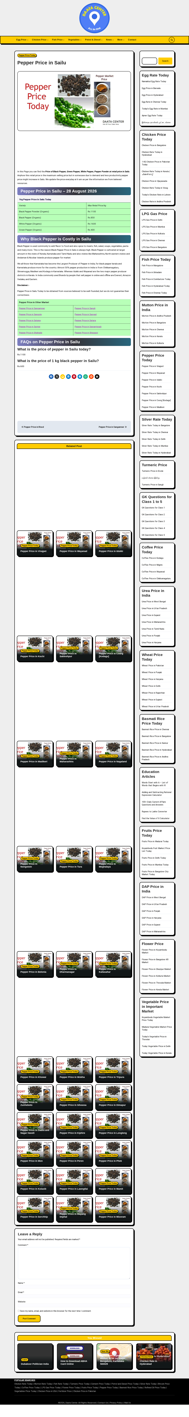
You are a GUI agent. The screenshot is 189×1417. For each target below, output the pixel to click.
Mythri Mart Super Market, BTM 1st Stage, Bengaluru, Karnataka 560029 (112, 1359)
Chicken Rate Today (23, 1384)
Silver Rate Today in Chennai (155, 432)
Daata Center (71, 1403)
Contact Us (103, 1403)
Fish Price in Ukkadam (152, 272)
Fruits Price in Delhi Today (154, 858)
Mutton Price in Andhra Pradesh (156, 316)
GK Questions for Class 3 (153, 521)
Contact (132, 40)
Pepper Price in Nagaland (113, 761)
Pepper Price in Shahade (30, 332)
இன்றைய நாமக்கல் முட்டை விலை (156, 122)
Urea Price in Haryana (151, 642)
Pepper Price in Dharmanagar (68, 970)
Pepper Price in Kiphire (72, 1133)
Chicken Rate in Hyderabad (148, 1362)
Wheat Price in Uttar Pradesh (155, 706)
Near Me (105, 1351)
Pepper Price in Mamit (111, 1189)
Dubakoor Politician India (35, 1364)
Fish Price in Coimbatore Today (156, 279)
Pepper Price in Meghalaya (107, 865)
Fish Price (57, 40)
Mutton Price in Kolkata (153, 343)
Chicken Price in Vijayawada (154, 181)
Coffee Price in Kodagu (152, 558)
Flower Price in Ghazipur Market (156, 969)
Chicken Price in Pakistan (84, 1391)
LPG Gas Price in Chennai (153, 240)
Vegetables (74, 40)
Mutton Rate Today (43, 1384)
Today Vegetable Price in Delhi (156, 1046)
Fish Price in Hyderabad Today (156, 286)
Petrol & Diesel (93, 40)
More (120, 40)
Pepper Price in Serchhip (34, 1217)
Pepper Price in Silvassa (73, 1105)
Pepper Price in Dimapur (112, 1105)
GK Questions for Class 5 (153, 535)
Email (21, 1292)
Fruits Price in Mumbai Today (155, 865)
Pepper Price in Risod (34, 427)
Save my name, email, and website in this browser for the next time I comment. (55, 1311)
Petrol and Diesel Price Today (125, 1384)
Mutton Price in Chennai (153, 329)
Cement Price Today (100, 1384)
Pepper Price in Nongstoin (28, 865)
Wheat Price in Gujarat (152, 699)
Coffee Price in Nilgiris (152, 565)
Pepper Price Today (27, 55)
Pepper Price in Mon (31, 1161)
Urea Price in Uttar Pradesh (154, 608)
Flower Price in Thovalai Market (156, 983)
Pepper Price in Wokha (72, 1077)
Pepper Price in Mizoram (112, 1217)
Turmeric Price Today (79, 1384)
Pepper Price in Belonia (33, 972)
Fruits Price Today (90, 1387)
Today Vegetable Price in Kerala (157, 1053)
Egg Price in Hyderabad (152, 95)
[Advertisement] (74, 149)
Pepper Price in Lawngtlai (74, 1189)
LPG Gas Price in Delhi (152, 220)
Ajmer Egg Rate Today (152, 115)
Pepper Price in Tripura (111, 1077)
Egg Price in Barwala (151, 88)
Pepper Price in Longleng (113, 1133)
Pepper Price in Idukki (111, 551)
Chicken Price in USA (47, 1391)
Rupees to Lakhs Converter (154, 811)
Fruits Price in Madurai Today (155, 841)
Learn (24, 1360)
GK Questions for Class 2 (153, 514)
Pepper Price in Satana (30, 320)
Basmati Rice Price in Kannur (155, 743)
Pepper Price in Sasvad (86, 314)
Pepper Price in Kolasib (33, 1189)
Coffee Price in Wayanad (153, 571)
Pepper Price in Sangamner (32, 308)
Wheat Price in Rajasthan (153, 693)
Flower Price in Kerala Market (155, 989)
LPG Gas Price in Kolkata (153, 233)
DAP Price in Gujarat (151, 925)
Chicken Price (39, 40)
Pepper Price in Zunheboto (28, 1103)
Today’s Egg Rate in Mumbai (155, 109)
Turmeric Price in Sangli (153, 484)
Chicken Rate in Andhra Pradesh (156, 201)
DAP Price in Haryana (151, 918)
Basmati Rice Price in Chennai (155, 729)
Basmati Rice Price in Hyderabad (157, 750)
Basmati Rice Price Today (131, 1387)
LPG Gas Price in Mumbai (153, 227)
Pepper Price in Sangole (30, 314)
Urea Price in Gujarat (151, 615)
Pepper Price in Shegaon (86, 332)
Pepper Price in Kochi (32, 656)
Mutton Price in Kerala (152, 336)
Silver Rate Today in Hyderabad (156, 453)
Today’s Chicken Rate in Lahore (156, 195)
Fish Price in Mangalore (152, 265)
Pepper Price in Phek (110, 1161)
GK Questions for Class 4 (153, 528)
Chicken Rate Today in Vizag (155, 188)
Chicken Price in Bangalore (154, 145)
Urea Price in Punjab (151, 635)
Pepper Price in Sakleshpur (68, 655)
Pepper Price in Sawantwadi (88, 326)
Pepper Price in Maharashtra (68, 760)
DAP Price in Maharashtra (153, 931)
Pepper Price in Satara (85, 320)
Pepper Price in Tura (71, 866)
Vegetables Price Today (25, 1391)
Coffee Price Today (31, 1387)
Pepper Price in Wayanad (73, 551)
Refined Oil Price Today (155, 1387)
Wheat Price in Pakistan (153, 665)
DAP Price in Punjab (151, 911)
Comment (23, 1245)
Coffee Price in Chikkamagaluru (156, 578)
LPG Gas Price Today (51, 1387)
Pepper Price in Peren (72, 1161)
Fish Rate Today (61, 1384)
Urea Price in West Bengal (154, 601)
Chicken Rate (146, 1357)
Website (21, 1301)
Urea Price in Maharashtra (153, 622)
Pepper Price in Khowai (33, 1077)
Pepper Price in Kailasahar (107, 970)
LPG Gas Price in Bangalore (154, 247)
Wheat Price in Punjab (152, 672)
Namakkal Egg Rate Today (154, 81)
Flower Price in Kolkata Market (156, 976)
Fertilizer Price (65, 1391)
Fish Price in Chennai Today (154, 293)
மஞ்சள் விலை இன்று (151, 478)
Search (165, 61)
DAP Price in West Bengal (154, 897)
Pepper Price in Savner (29, 326)
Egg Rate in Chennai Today (154, 102)
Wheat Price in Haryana (152, 679)
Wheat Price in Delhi (151, 686)
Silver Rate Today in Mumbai (155, 446)
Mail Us (127, 1403)
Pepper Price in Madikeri (33, 761)
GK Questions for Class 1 (153, 507)
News (109, 40)
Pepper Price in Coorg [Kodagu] (156, 400)
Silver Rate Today (148, 1384)
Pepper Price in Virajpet (33, 551)
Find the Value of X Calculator (156, 818)
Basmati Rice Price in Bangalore (156, 736)
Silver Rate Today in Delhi (153, 439)
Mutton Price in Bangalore (154, 322)
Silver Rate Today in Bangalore (156, 425)
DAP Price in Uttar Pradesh (154, 904)
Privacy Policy (116, 1403)
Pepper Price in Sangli (85, 308)
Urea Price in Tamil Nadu (153, 629)
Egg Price (21, 40)
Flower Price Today (71, 1387)
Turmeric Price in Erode (152, 471)
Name (21, 1283)
